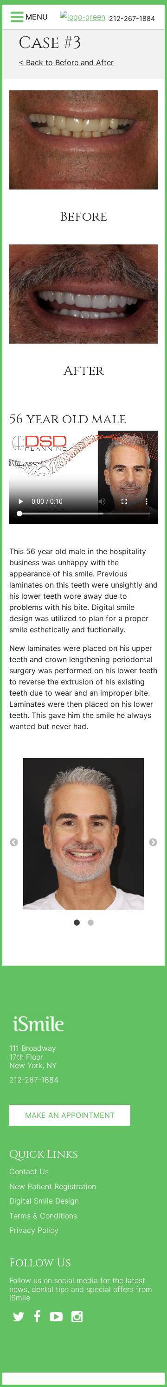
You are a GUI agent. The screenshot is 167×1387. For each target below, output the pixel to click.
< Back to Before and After (66, 62)
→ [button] (153, 842)
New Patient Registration (52, 1186)
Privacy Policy (33, 1230)
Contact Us (29, 1171)
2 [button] (90, 922)
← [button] (14, 842)
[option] (83, 835)
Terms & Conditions (43, 1215)
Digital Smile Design (44, 1200)
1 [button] (76, 922)
